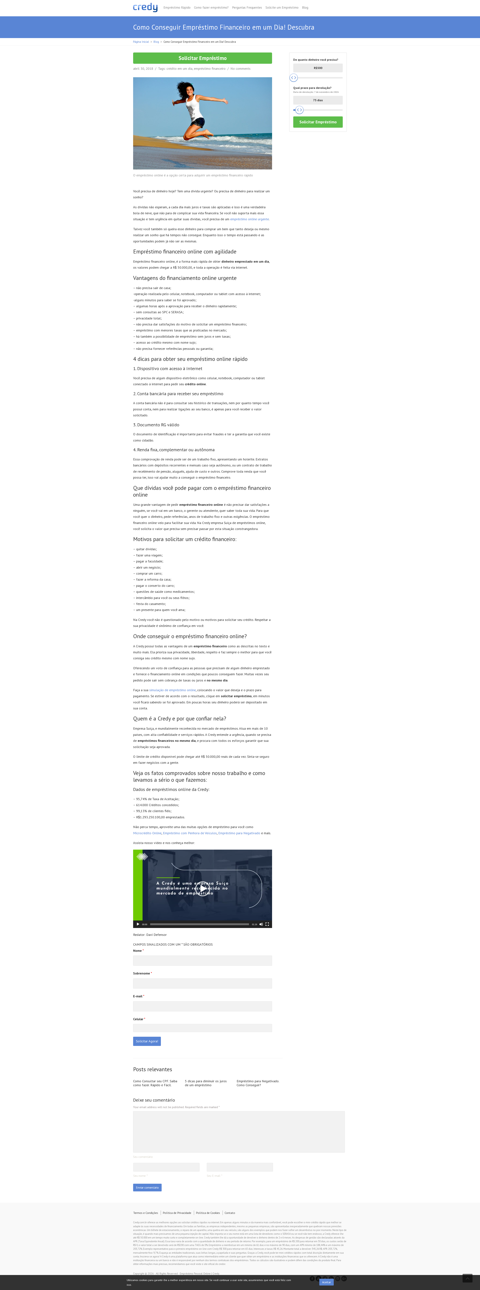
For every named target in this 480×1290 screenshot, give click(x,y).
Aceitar (326, 1282)
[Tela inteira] (267, 924)
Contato (230, 1213)
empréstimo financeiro (210, 68)
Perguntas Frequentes (247, 7)
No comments (240, 68)
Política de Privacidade (177, 1213)
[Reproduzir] (138, 924)
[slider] (199, 924)
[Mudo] (261, 924)
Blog (305, 7)
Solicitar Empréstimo (203, 58)
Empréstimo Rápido (177, 7)
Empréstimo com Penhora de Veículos (190, 833)
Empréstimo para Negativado (239, 833)
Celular (139, 1019)
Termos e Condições (145, 1213)
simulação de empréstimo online (172, 690)
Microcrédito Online (147, 833)
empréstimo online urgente (249, 219)
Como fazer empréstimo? (211, 7)
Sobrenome (142, 973)
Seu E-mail (213, 1176)
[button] (202, 888)
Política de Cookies (208, 1213)
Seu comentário (143, 1157)
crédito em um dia (179, 68)
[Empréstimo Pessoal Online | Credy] (145, 8)
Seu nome (139, 1176)
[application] (202, 889)
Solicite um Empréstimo (282, 7)
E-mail (138, 996)
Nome (138, 950)
